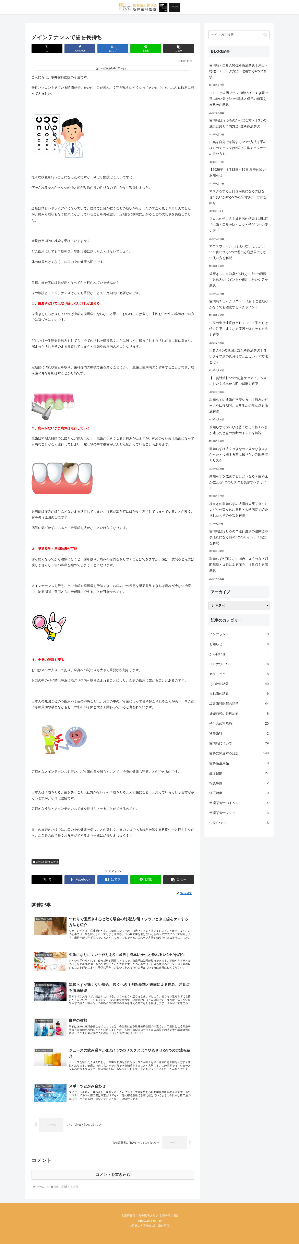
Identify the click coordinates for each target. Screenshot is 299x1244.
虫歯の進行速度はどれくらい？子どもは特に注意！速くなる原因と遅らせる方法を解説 (238, 328)
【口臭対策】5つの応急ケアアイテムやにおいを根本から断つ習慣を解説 (237, 381)
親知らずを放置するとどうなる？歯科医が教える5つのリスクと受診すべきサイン (238, 482)
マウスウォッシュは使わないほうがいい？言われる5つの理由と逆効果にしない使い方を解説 (237, 252)
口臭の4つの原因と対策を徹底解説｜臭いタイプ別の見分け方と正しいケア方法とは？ (238, 356)
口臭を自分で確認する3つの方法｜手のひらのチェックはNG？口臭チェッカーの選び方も (237, 147)
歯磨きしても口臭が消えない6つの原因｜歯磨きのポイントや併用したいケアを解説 (238, 279)
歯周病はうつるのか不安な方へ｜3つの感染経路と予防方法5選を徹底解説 (237, 123)
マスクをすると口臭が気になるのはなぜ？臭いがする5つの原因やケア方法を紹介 (237, 197)
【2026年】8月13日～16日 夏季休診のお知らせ (237, 172)
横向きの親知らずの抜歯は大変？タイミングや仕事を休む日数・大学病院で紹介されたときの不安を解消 (238, 509)
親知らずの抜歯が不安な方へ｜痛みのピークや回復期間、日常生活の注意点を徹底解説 (238, 405)
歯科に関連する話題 (47, 861)
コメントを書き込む (113, 1174)
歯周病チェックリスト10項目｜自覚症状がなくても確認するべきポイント (238, 304)
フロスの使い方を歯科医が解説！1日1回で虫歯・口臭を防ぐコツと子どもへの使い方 (238, 224)
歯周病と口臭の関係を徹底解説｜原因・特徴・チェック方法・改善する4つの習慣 (238, 71)
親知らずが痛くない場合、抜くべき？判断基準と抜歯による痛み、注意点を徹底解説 (238, 564)
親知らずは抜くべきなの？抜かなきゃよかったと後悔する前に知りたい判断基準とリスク (238, 454)
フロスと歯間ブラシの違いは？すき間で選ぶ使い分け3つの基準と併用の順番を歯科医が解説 (238, 98)
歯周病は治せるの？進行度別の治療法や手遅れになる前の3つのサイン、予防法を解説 (238, 537)
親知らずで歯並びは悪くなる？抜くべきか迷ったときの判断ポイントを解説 (238, 430)
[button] (178, 48)
